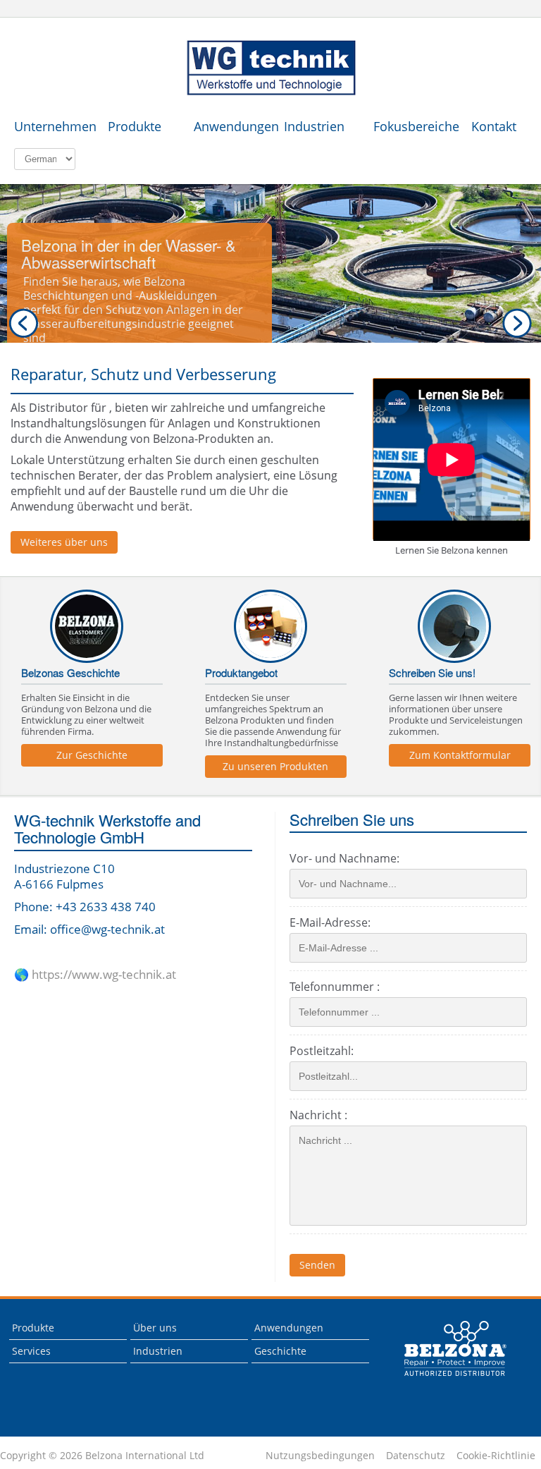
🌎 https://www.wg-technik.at (95, 974)
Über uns (155, 1327)
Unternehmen (51, 126)
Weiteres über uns (64, 542)
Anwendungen (231, 126)
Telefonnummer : (335, 987)
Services (31, 1351)
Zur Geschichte (92, 755)
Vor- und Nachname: (344, 858)
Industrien (314, 126)
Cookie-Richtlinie (495, 1456)
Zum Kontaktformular (460, 755)
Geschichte (280, 1351)
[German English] (44, 158)
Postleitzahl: (322, 1051)
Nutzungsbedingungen (320, 1456)
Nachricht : (318, 1115)
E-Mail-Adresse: (330, 922)
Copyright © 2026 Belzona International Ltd (102, 1456)
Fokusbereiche (411, 126)
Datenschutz (415, 1456)
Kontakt (493, 126)
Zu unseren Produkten (275, 766)
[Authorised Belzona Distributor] (270, 68)
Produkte (134, 126)
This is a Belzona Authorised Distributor (456, 1348)
